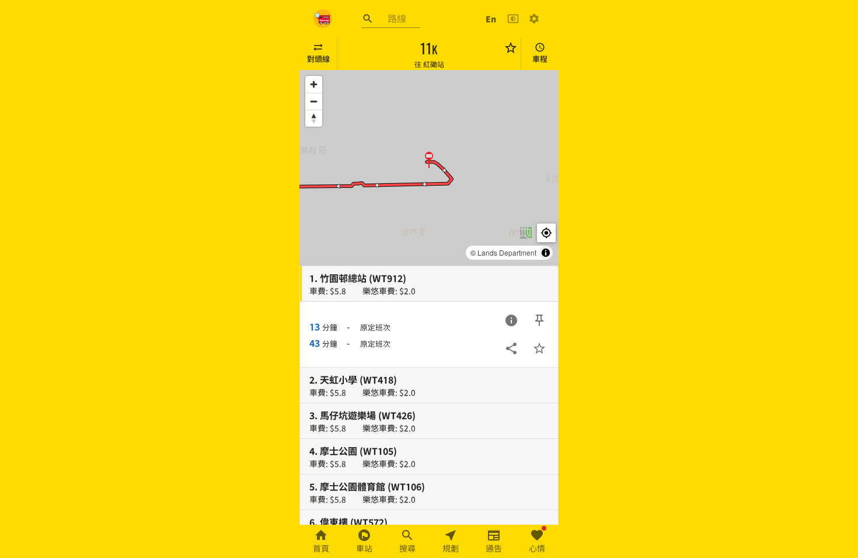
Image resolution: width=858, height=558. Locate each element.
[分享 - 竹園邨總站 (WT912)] (511, 348)
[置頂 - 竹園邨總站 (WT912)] (539, 320)
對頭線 (318, 58)
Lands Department (506, 252)
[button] (429, 159)
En (491, 19)
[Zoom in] (313, 84)
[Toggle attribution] (546, 253)
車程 (539, 58)
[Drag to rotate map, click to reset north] (313, 118)
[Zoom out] (313, 101)
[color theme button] (513, 18)
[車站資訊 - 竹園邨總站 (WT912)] (511, 320)
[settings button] (534, 18)
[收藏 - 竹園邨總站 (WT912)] (539, 348)
